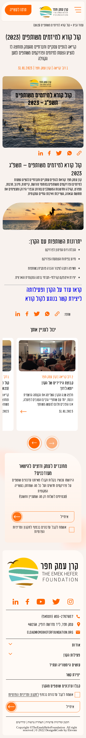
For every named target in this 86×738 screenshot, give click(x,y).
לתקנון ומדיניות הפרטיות (29, 529)
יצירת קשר (73, 675)
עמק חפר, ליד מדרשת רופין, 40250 (50, 624)
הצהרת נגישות (35, 722)
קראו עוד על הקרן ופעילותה (54, 290)
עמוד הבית (78, 25)
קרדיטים (20, 722)
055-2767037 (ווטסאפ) (57, 616)
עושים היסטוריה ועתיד (64, 665)
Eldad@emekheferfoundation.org (50, 632)
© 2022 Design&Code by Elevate (56, 730)
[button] (51, 442)
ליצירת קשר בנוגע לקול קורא (53, 299)
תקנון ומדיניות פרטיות (57, 722)
